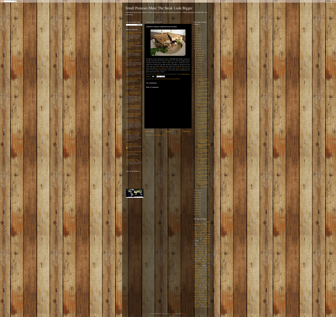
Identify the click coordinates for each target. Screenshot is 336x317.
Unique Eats (202, 303)
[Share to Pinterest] (164, 76)
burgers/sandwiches (175, 79)
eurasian (206, 247)
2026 (197, 27)
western (204, 306)
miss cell (198, 281)
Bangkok (205, 229)
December (199, 50)
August (199, 60)
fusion (195, 256)
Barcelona (196, 231)
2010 (197, 204)
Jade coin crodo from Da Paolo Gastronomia (203, 119)
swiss (195, 298)
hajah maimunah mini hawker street (133, 144)
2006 (197, 214)
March (199, 72)
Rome (195, 293)
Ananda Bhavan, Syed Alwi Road (202, 79)
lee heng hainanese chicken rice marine (133, 120)
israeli (195, 263)
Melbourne (196, 277)
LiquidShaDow (129, 32)
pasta (204, 284)
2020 (197, 41)
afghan (208, 224)
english (198, 247)
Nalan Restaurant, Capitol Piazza (203, 98)
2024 (197, 32)
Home (168, 131)
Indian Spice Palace (131, 113)
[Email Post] (153, 76)
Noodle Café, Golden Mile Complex (203, 131)
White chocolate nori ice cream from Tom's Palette (203, 127)
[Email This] (157, 76)
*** (199, 222)
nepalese (207, 281)
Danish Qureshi (130, 69)
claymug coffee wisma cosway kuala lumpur (132, 93)
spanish (204, 294)
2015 (197, 192)
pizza (202, 288)
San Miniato (206, 293)
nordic (195, 282)
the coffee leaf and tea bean (202, 300)
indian (199, 260)
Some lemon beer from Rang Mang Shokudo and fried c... (202, 183)
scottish (195, 294)
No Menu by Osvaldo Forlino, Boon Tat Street (203, 101)
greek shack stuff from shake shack (133, 51)
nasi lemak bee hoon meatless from (134, 32)
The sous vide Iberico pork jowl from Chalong (203, 115)
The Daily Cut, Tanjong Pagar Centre (202, 109)
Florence (201, 250)
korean (201, 267)
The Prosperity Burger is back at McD (203, 159)
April (198, 69)
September (200, 58)
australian (156, 79)
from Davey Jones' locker (202, 253)
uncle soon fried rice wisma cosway (133, 69)
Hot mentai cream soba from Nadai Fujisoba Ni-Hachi (202, 151)
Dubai (200, 245)
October (199, 55)
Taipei (199, 298)
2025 (197, 29)
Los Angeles (203, 272)
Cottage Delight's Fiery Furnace (202, 90)
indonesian (207, 260)
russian (199, 293)
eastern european (206, 245)
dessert (207, 243)
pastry (195, 286)
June (198, 65)
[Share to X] (161, 76)
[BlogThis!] (159, 76)
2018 (197, 46)
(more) (127, 39)
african (196, 226)
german (201, 256)
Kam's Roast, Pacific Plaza (203, 137)
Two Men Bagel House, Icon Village (202, 122)
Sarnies (167, 59)
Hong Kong (206, 258)
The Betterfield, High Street (202, 105)
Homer (196, 258)
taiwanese (196, 299)
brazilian (205, 233)
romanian (206, 291)
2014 (197, 195)
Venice (206, 305)
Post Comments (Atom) (158, 135)
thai (203, 299)
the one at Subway (161, 68)
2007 (197, 211)
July (198, 62)
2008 (197, 209)
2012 (197, 200)
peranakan (204, 286)
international (200, 262)
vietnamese (196, 306)
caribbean (201, 236)
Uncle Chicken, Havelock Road (203, 168)
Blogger (183, 313)
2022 (197, 36)
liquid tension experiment (202, 270)
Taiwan (206, 298)
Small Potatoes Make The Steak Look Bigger (159, 7)
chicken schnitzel (180, 68)
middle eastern (206, 279)
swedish (206, 296)
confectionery (206, 241)
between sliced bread (165, 79)
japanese (197, 265)
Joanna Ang (129, 43)
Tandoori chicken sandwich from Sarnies (203, 83)
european (196, 249)
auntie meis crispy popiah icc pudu (133, 78)
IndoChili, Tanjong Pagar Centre (203, 94)
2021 (197, 39)
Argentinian (200, 228)
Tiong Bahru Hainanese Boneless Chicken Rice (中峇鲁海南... (203, 140)
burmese (195, 236)
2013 (197, 197)
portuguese (198, 289)
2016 (197, 190)
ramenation (197, 291)
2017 (197, 48)
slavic (199, 294)
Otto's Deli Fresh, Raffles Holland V (203, 176)
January (199, 77)
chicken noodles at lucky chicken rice (133, 114)
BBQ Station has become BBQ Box (203, 155)
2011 (197, 202)
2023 (197, 34)
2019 (197, 43)
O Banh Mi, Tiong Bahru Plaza (203, 87)
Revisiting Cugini (201, 134)
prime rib (204, 289)
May (198, 67)
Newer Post (150, 131)
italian (203, 263)
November (200, 53)
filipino (203, 249)
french (208, 250)
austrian (198, 229)
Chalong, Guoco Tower (202, 186)
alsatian (201, 226)
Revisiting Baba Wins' (202, 179)
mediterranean (198, 276)
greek (207, 256)
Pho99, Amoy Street (202, 112)
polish (209, 287)
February (199, 74)
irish (207, 262)
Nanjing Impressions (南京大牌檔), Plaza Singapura (203, 146)
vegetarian (197, 305)
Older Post (186, 131)
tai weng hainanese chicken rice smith (133, 132)
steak (199, 296)
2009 (197, 207)
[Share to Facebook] (162, 76)
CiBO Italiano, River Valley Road (202, 162)
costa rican (200, 243)
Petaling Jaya (196, 287)
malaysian (205, 274)
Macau (208, 272)
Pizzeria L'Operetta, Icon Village (203, 172)
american (207, 226)
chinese (207, 238)
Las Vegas (203, 269)
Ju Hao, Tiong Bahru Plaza (203, 166)
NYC (200, 282)
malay (197, 274)
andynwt (173, 313)
